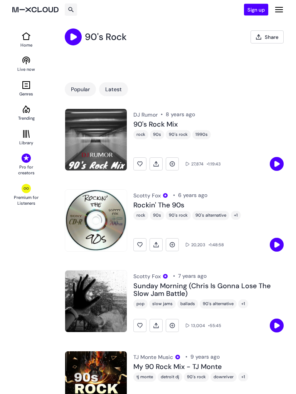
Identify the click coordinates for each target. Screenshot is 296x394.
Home (26, 45)
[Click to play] (73, 36)
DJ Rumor (145, 114)
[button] (139, 163)
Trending (26, 118)
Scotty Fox (147, 195)
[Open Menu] (279, 9)
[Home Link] (35, 9)
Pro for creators (26, 169)
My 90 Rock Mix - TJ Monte (177, 367)
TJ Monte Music (153, 357)
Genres (26, 94)
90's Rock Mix (155, 125)
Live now (26, 69)
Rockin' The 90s (158, 205)
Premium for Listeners (26, 200)
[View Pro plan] (165, 195)
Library (26, 142)
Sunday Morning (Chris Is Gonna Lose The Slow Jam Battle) (202, 290)
